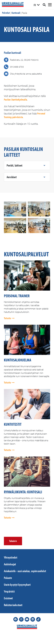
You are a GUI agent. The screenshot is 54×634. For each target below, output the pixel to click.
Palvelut (6, 12)
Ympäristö (9, 591)
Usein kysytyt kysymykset (17, 584)
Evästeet (8, 598)
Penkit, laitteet (14, 165)
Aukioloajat (10, 564)
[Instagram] (21, 619)
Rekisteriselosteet (13, 605)
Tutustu (8, 318)
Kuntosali (16, 12)
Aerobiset (12, 177)
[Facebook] (15, 619)
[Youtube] (27, 619)
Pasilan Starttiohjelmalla (15, 99)
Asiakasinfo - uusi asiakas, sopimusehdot (25, 571)
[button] (27, 165)
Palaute (8, 578)
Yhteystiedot (10, 557)
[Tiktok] (38, 619)
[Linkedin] (32, 619)
